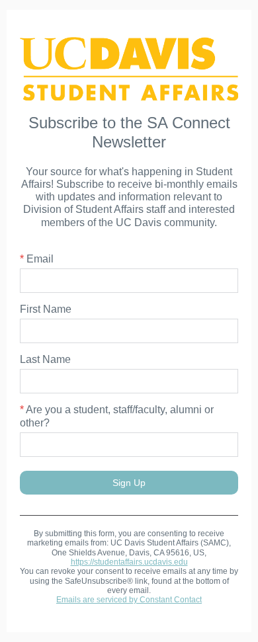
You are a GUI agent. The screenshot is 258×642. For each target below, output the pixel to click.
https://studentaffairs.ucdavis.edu (129, 562)
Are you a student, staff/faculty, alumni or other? (117, 416)
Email (37, 258)
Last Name (45, 359)
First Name (45, 309)
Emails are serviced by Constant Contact (129, 599)
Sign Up (129, 482)
